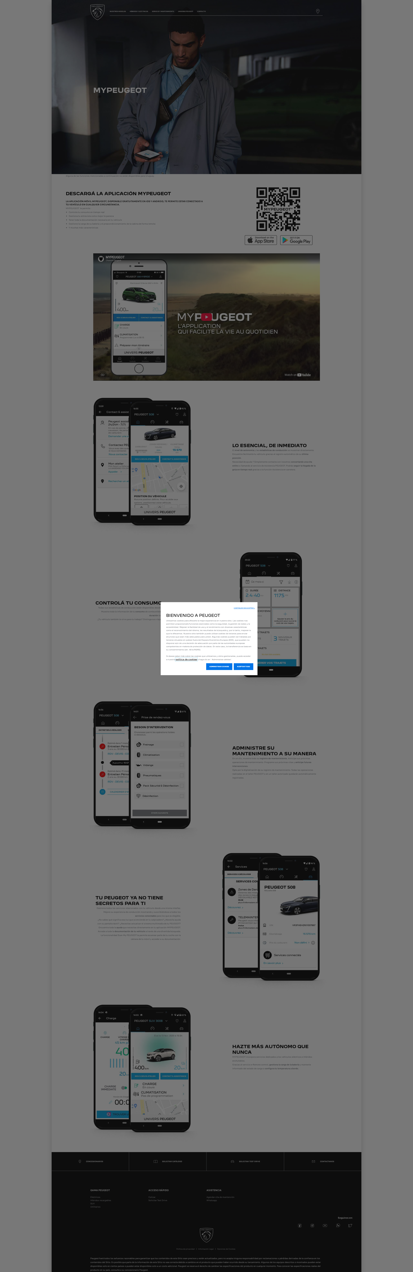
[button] (244, 608)
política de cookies (186, 659)
